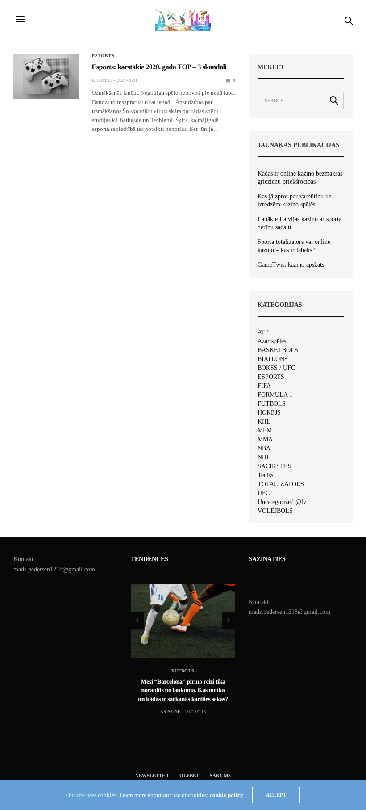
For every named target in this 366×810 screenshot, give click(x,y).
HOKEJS (269, 413)
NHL (264, 457)
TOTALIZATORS (281, 484)
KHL (264, 422)
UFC (264, 493)
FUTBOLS (272, 404)
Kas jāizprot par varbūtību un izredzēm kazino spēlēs (295, 200)
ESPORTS (103, 56)
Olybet (189, 775)
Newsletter (152, 775)
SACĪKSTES (274, 466)
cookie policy (226, 795)
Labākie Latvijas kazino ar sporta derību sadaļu (299, 223)
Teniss (265, 475)
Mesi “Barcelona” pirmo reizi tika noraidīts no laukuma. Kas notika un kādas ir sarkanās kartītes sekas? (183, 690)
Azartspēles (272, 341)
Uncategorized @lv (282, 502)
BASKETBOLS (278, 350)
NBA (264, 448)
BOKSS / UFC (276, 368)
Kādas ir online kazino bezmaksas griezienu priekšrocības (300, 177)
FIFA (264, 386)
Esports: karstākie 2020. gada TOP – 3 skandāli (159, 67)
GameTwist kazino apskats (291, 264)
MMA (265, 439)
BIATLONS (273, 359)
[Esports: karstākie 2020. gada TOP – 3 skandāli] (46, 76)
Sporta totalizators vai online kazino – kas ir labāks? (294, 246)
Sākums (220, 775)
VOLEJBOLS (275, 511)
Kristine (102, 80)
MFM (265, 431)
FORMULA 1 (275, 395)
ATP (263, 332)
